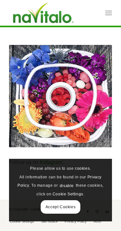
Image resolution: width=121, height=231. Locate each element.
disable (67, 186)
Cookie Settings (68, 194)
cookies (82, 168)
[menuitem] (108, 13)
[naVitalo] (50, 13)
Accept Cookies (60, 207)
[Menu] (108, 13)
